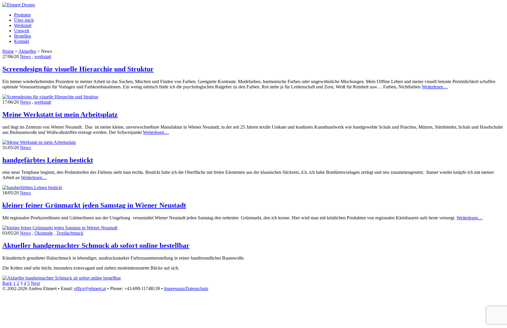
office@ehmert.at (90, 288)
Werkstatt (22, 25)
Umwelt (21, 30)
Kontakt (21, 41)
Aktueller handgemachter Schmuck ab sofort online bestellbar (96, 245)
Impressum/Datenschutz (186, 288)
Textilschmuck (69, 233)
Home (8, 51)
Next (35, 283)
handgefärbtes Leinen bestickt (47, 160)
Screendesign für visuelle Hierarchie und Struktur (78, 69)
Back (7, 283)
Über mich (24, 20)
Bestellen (22, 35)
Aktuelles (27, 51)
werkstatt (42, 56)
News (25, 56)
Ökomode (43, 233)
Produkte (22, 14)
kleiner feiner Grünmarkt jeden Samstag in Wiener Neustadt (94, 205)
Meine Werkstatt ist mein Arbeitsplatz (60, 114)
